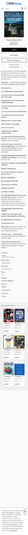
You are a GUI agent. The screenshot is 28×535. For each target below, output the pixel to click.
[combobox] (11, 8)
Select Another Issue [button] (13, 60)
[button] (14, 50)
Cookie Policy (13, 530)
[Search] (2, 8)
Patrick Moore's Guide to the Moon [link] (18, 323)
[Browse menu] (25, 8)
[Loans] (22, 9)
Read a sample (14, 55)
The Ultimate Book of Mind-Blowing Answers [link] (7, 350)
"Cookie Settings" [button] (12, 524)
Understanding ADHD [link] (7, 376)
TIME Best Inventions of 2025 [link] (7, 323)
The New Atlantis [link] (18, 376)
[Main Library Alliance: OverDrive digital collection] (14, 3)
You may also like (7, 306)
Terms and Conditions (8, 513)
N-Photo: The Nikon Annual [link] (18, 350)
